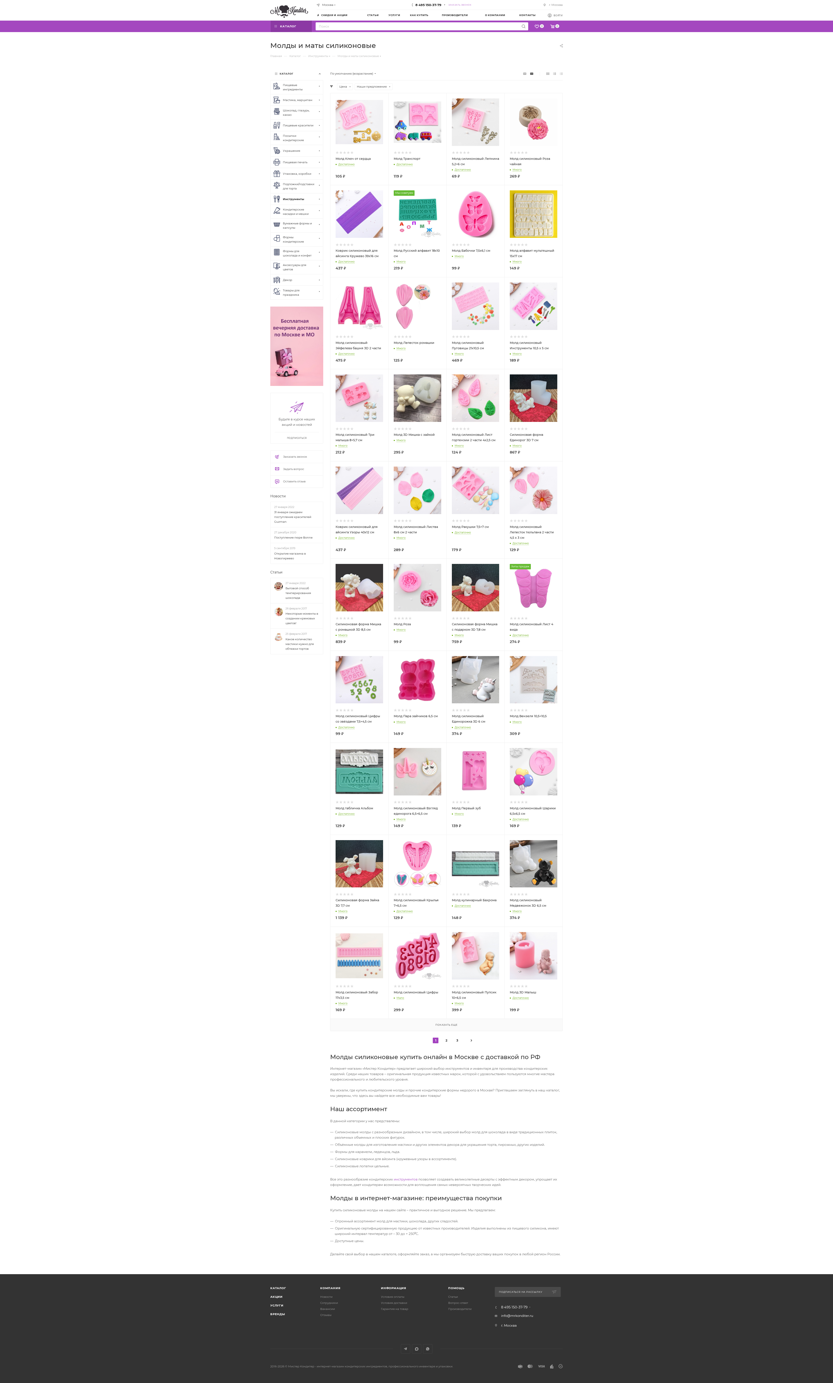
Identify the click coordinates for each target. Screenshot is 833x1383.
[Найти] (523, 26)
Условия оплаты (392, 1296)
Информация (393, 1288)
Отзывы (325, 1315)
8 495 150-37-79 (428, 5)
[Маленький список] (525, 73)
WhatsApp (427, 1349)
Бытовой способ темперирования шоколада (298, 592)
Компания (330, 1288)
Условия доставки (394, 1303)
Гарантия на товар (394, 1309)
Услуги (277, 1305)
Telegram (405, 1349)
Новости (278, 496)
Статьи (276, 572)
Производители (460, 1309)
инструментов (406, 1179)
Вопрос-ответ (458, 1303)
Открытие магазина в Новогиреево (290, 556)
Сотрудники (329, 1303)
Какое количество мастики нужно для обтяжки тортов (299, 643)
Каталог (278, 1288)
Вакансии (327, 1309)
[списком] (555, 73)
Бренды (277, 1314)
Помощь (456, 1288)
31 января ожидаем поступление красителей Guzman (292, 516)
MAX (416, 1349)
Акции (276, 1296)
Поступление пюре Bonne (293, 537)
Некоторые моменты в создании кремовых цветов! (301, 618)
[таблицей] (561, 73)
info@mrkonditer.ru (517, 1316)
